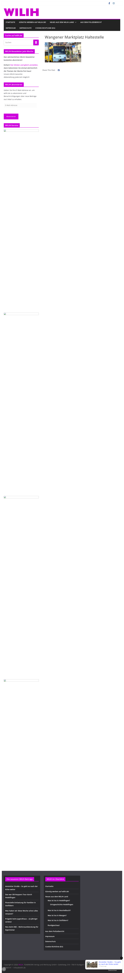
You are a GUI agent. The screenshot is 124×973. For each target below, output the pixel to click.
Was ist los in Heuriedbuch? (59, 910)
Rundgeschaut (54, 925)
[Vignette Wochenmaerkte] (21, 219)
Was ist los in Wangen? (57, 915)
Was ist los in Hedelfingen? (59, 900)
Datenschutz (25, 28)
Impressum (11, 28)
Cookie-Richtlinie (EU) (45, 28)
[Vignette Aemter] (21, 586)
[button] (75, 22)
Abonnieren (11, 116)
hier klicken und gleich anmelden (24, 65)
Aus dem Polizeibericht (91, 22)
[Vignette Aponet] (21, 769)
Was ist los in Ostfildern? (58, 920)
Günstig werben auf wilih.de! (32, 22)
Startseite (10, 22)
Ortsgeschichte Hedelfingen (61, 904)
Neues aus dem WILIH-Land (62, 22)
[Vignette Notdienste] (21, 403)
